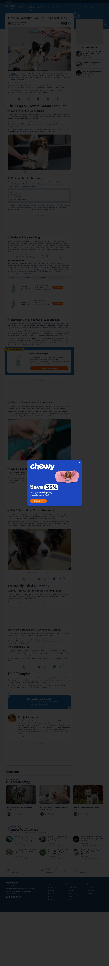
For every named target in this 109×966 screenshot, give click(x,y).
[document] (54, 483)
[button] (79, 463)
